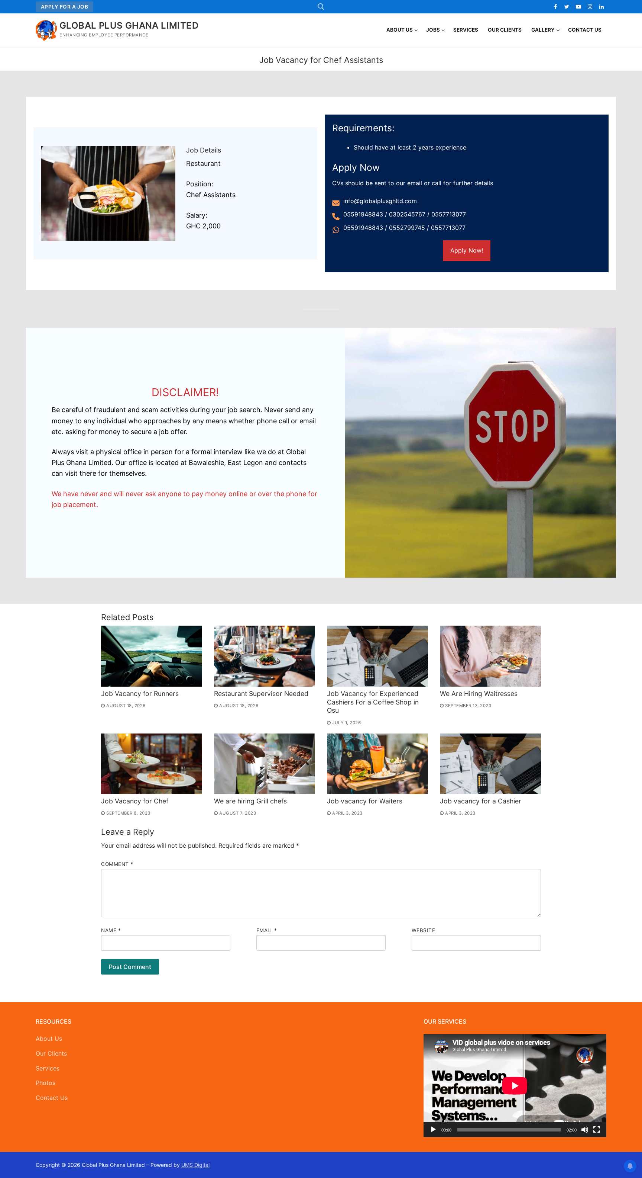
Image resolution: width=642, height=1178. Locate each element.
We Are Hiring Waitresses (479, 693)
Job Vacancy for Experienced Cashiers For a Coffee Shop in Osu (373, 702)
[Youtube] (578, 6)
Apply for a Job (64, 7)
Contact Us (52, 1097)
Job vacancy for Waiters (364, 801)
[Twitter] (566, 6)
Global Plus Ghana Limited (128, 25)
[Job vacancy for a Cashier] (490, 764)
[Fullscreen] (596, 1129)
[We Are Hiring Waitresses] (490, 656)
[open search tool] (321, 6)
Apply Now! (466, 250)
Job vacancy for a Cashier (480, 801)
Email (266, 930)
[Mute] (584, 1129)
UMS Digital (195, 1165)
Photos (45, 1082)
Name (111, 930)
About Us (49, 1038)
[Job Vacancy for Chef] (151, 764)
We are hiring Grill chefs (250, 801)
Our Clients (51, 1053)
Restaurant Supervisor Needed (261, 693)
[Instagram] (590, 6)
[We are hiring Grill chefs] (264, 764)
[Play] (433, 1129)
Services (47, 1068)
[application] (515, 1085)
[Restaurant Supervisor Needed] (264, 656)
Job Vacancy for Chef (134, 801)
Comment (117, 864)
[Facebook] (555, 6)
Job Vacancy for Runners (140, 693)
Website (423, 930)
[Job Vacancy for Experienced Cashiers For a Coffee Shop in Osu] (377, 656)
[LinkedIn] (601, 6)
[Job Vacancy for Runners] (151, 656)
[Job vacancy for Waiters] (377, 764)
